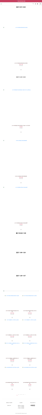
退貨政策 (22, 405)
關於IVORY (9, 405)
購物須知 (19, 405)
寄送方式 (19, 406)
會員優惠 (22, 406)
